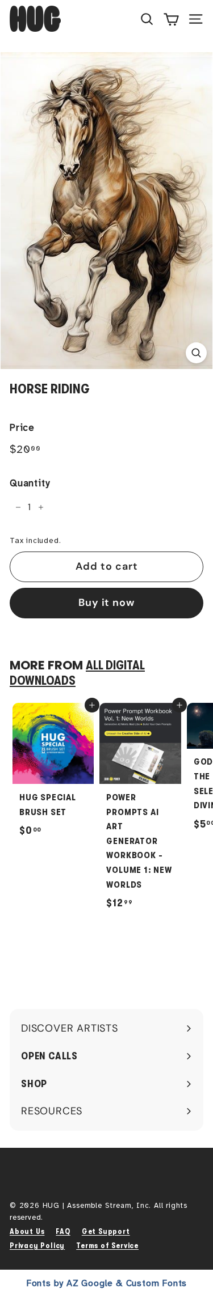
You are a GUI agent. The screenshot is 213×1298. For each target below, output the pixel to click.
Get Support (106, 1231)
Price (22, 428)
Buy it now (106, 602)
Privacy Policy (37, 1245)
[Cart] (171, 19)
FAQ (63, 1231)
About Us (27, 1231)
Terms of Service (107, 1245)
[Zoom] (196, 352)
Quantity (29, 483)
